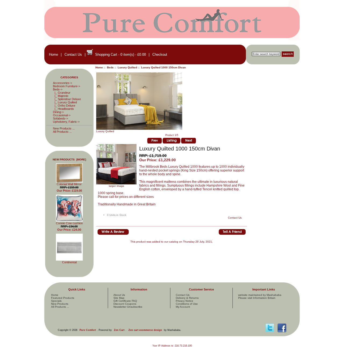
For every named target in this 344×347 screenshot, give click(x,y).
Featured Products (62, 297)
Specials (56, 300)
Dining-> (58, 112)
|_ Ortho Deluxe (64, 105)
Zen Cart (119, 330)
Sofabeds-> (60, 118)
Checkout (159, 54)
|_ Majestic (61, 95)
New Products (59, 303)
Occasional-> (61, 115)
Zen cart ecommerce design (145, 330)
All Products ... (62, 131)
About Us (119, 294)
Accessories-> (62, 83)
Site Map (118, 297)
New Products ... (64, 128)
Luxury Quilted (127, 67)
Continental (69, 262)
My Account (183, 306)
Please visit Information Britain (256, 297)
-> (57, 89)
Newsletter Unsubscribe (127, 306)
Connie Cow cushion (69, 223)
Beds (110, 67)
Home (53, 54)
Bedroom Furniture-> (66, 86)
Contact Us (73, 54)
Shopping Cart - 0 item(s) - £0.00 (120, 54)
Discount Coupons (124, 303)
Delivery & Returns (187, 297)
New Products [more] (69, 159)
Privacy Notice (184, 300)
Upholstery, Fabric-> (66, 121)
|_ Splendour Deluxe (67, 99)
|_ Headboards (63, 108)
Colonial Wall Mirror (69, 184)
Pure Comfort (88, 330)
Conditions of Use (187, 303)
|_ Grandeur (61, 92)
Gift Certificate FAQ (125, 300)
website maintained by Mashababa (259, 294)
